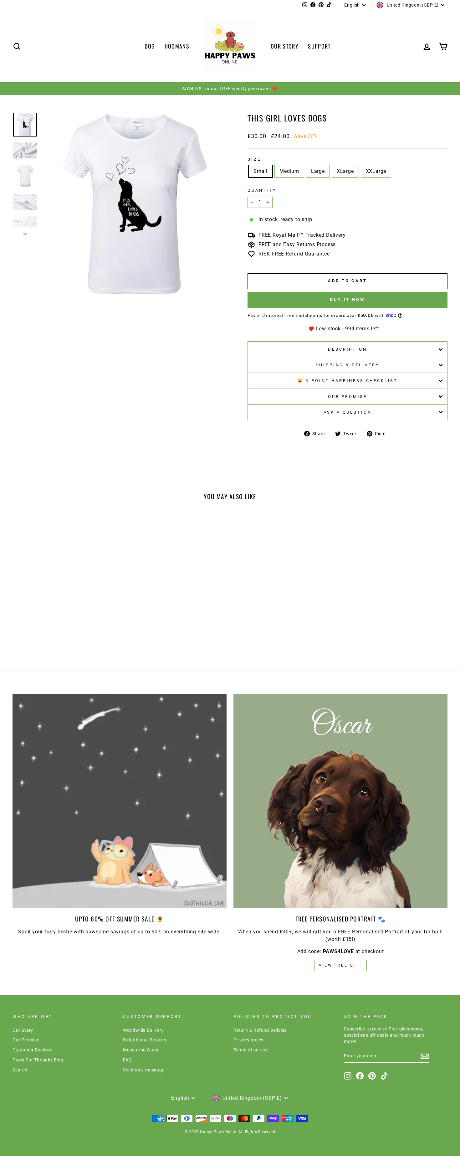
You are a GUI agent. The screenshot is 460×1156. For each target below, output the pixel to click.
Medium (289, 171)
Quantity (262, 190)
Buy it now (347, 299)
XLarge (345, 171)
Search (20, 1069)
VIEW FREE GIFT (340, 965)
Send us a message (144, 1069)
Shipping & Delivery (348, 365)
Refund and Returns (144, 1039)
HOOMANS (177, 46)
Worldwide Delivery (143, 1030)
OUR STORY (285, 46)
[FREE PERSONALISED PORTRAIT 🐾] (340, 801)
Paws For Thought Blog (38, 1059)
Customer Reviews (33, 1049)
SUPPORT (319, 46)
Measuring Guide (141, 1049)
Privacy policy (248, 1039)
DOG (150, 46)
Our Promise (347, 396)
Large (318, 171)
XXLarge (376, 171)
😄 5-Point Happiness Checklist (347, 380)
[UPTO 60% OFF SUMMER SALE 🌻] (120, 801)
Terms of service (251, 1049)
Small (260, 171)
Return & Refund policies (260, 1030)
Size (254, 159)
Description (347, 349)
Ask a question (348, 412)
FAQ (127, 1059)
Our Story (23, 1030)
